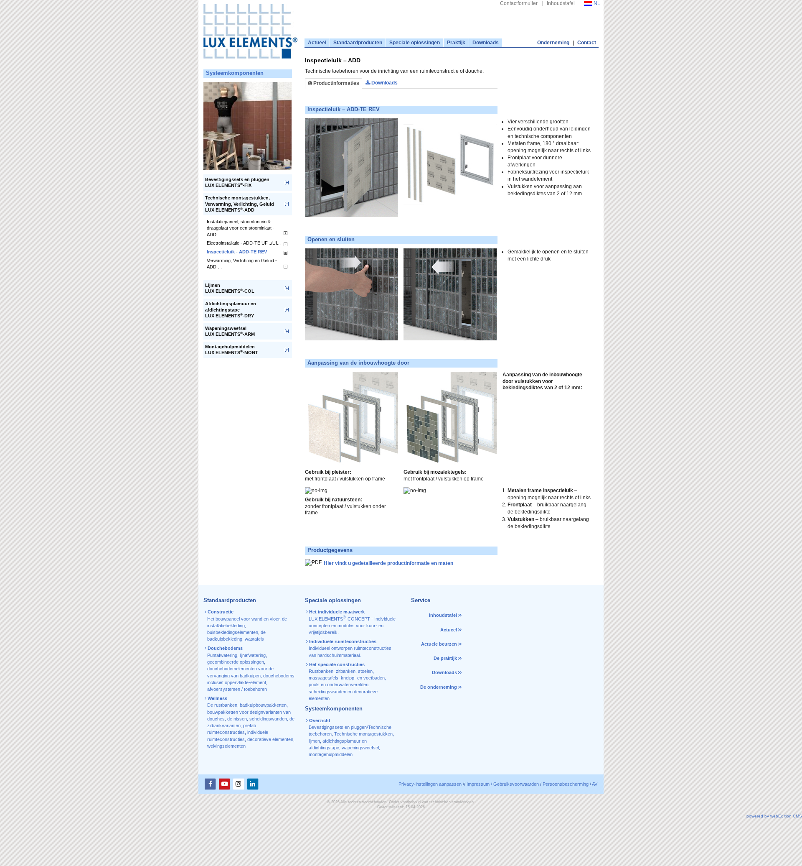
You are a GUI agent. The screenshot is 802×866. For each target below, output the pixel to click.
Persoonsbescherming (566, 784)
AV (594, 784)
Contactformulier (519, 3)
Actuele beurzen (439, 643)
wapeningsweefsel (360, 747)
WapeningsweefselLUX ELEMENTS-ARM (230, 331)
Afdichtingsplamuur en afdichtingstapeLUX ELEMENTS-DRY (230, 309)
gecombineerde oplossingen (235, 661)
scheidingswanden (268, 718)
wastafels (254, 638)
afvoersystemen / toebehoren (237, 689)
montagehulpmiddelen (331, 754)
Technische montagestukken (363, 733)
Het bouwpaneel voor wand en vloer (243, 618)
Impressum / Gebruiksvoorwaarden (503, 784)
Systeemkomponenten (235, 73)
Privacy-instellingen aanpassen (430, 784)
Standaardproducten (357, 43)
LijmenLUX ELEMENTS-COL (229, 288)
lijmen (314, 740)
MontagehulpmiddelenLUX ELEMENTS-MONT (231, 349)
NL (596, 3)
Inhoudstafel (561, 3)
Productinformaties (335, 83)
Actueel (317, 43)
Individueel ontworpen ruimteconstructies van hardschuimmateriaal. (349, 648)
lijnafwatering (253, 655)
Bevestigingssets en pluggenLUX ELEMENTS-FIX (237, 182)
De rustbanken (222, 705)
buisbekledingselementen (232, 632)
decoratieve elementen (270, 739)
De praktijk (445, 658)
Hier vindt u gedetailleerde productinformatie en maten (389, 563)
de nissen (237, 718)
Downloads (485, 43)
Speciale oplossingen (414, 43)
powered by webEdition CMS (774, 816)
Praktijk (456, 43)
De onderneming (438, 687)
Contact (586, 43)
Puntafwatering (222, 655)
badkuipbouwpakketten (263, 705)
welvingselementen (226, 745)
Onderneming (553, 43)
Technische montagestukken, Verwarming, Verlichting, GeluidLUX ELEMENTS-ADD (239, 203)
